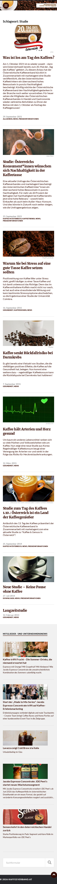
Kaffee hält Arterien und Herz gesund (27, 431)
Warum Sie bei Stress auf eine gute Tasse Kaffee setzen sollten (27, 267)
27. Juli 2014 (9, 595)
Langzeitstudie (15, 610)
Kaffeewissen (20, 310)
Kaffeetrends (28, 219)
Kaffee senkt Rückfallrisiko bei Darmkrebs (28, 355)
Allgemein (7, 119)
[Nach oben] (54, 875)
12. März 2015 (10, 463)
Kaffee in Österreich (12, 219)
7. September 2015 (12, 384)
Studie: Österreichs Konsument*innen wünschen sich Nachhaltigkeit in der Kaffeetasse (27, 168)
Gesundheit (8, 310)
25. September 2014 (12, 543)
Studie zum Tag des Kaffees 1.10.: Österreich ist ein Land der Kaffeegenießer (25, 512)
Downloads (8, 598)
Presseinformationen (29, 119)
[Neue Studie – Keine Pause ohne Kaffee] (28, 569)
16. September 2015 (12, 307)
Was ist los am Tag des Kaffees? (28, 57)
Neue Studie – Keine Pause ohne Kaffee (24, 589)
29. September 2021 (12, 116)
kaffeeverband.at (20, 879)
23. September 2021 (12, 216)
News (15, 119)
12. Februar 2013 (11, 615)
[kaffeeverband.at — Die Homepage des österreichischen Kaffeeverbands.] (28, 5)
